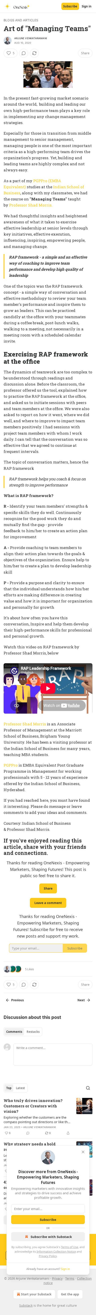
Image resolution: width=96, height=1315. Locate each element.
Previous (17, 1000)
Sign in (87, 6)
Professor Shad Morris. (30, 205)
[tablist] (23, 1031)
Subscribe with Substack (51, 1236)
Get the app (70, 1294)
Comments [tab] (14, 1032)
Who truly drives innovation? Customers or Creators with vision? (33, 1106)
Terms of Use (69, 1247)
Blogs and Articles (21, 20)
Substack (26, 1305)
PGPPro (11, 765)
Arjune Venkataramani (30, 38)
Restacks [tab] (33, 1032)
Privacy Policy (48, 1256)
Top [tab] (8, 1088)
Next (81, 1000)
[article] (48, 1117)
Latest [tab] (20, 1088)
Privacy (57, 1278)
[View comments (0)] (23, 53)
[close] (83, 1152)
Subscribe (70, 6)
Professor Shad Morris (25, 724)
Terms (69, 1278)
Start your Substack (36, 1294)
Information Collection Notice (56, 1251)
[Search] (87, 1087)
